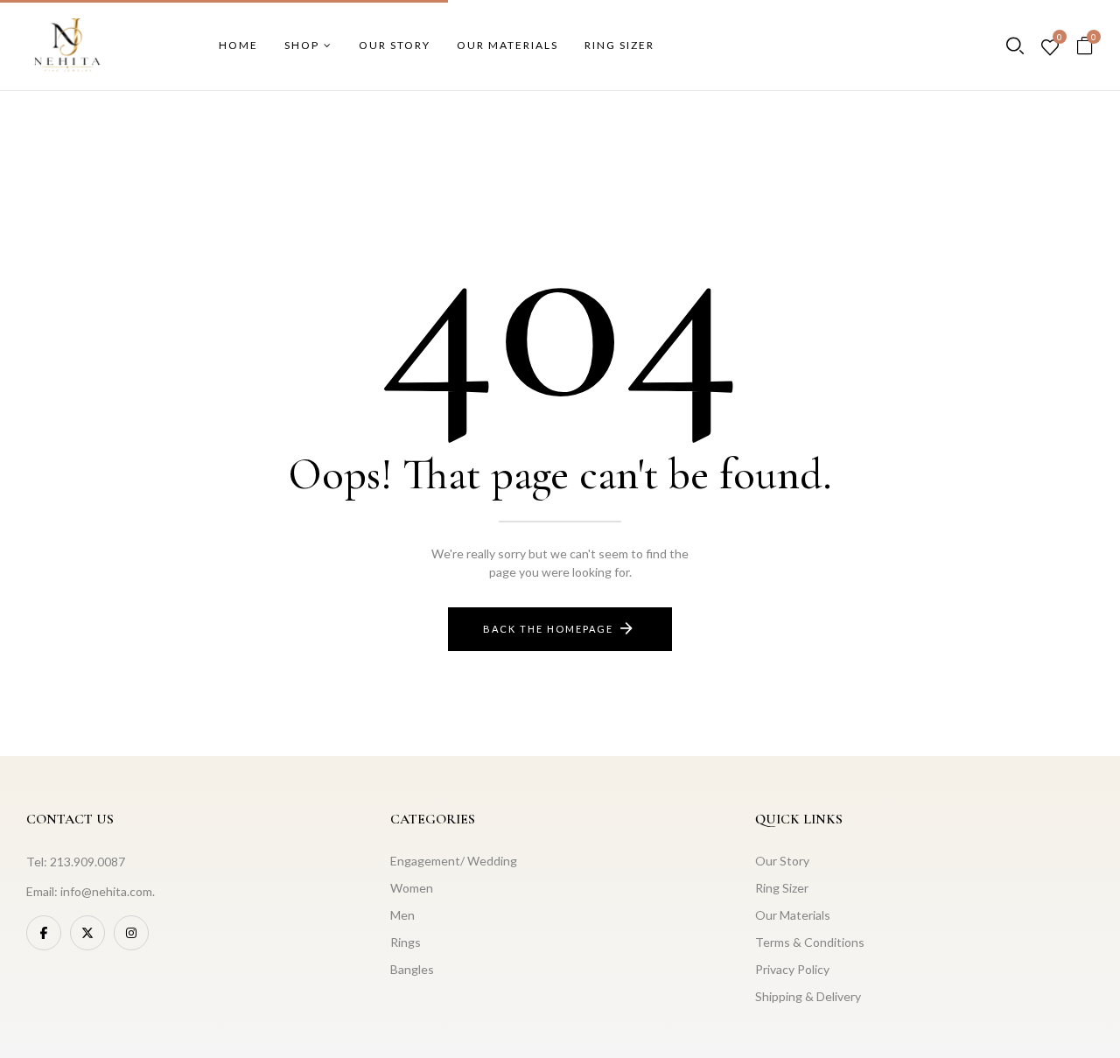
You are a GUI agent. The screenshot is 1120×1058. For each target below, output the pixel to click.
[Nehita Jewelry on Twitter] (87, 932)
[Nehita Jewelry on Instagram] (131, 932)
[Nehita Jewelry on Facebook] (43, 932)
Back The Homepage (548, 628)
